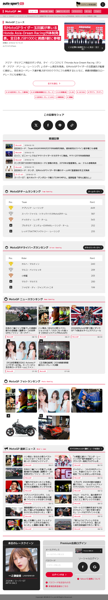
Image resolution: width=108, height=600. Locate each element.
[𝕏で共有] (36, 125)
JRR (72, 92)
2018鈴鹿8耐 (62, 92)
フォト (97, 11)
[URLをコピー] (72, 125)
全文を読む (53, 83)
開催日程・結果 (47, 11)
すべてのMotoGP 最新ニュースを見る (85, 448)
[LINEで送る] (60, 125)
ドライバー (77, 11)
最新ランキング (63, 11)
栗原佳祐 (61, 97)
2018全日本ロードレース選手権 (17, 92)
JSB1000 (82, 92)
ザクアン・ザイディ (95, 92)
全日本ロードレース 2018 (45, 97)
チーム (88, 11)
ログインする (58, 574)
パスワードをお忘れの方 (59, 582)
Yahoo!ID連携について (90, 579)
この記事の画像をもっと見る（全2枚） (83, 48)
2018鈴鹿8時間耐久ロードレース (42, 92)
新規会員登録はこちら (58, 586)
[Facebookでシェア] (48, 125)
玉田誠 (70, 97)
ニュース (33, 11)
